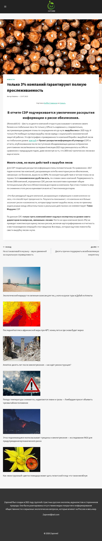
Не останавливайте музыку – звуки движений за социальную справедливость (25, 251)
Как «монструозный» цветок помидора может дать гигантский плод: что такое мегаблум (45, 475)
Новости (11, 79)
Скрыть (63, 103)
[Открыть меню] (5, 7)
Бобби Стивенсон (50, 103)
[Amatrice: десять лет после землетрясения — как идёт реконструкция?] (51, 348)
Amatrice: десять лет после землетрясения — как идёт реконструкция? (37, 364)
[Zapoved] (51, 6)
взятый (32, 140)
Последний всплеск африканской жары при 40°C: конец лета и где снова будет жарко (43, 330)
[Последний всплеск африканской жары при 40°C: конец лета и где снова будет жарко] (51, 314)
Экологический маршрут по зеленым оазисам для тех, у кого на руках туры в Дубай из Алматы (48, 295)
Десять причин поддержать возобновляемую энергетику (77, 251)
